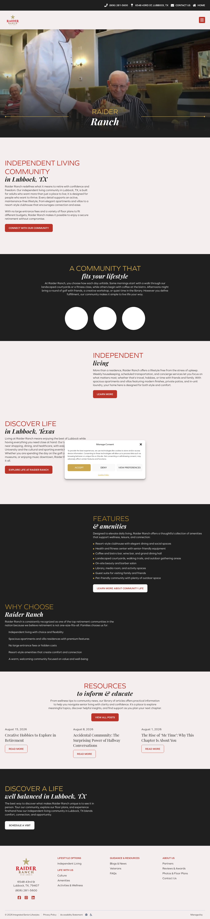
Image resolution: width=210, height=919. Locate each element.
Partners (167, 863)
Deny (104, 467)
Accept (79, 467)
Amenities (63, 880)
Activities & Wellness (70, 885)
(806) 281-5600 (26, 890)
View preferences (129, 467)
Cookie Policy (103, 475)
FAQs (113, 873)
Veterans (115, 868)
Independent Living (69, 863)
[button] (140, 444)
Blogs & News (118, 863)
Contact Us (169, 878)
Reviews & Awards (174, 868)
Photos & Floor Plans (175, 873)
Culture (62, 875)
